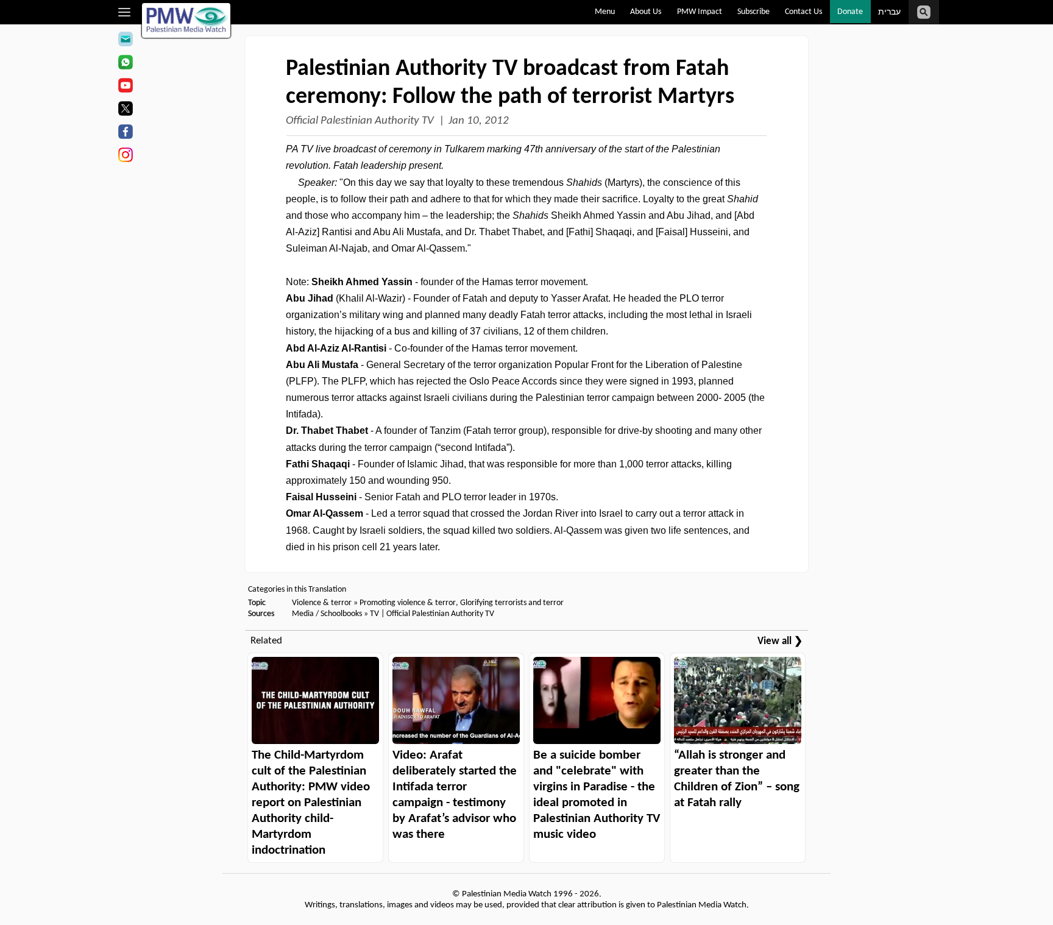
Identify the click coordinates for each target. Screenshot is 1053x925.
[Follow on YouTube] (125, 87)
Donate (850, 11)
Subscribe (753, 11)
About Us (645, 11)
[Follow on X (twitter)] (125, 110)
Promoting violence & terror (408, 603)
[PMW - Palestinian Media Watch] (186, 20)
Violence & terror (322, 603)
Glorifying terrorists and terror (512, 603)
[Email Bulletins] (125, 40)
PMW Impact (699, 11)
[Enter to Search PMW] (924, 12)
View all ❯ (780, 641)
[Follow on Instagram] (125, 156)
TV (374, 613)
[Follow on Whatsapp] (125, 64)
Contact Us (803, 11)
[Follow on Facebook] (125, 133)
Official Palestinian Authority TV (360, 121)
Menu (605, 11)
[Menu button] (124, 12)
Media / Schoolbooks (327, 613)
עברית (889, 12)
